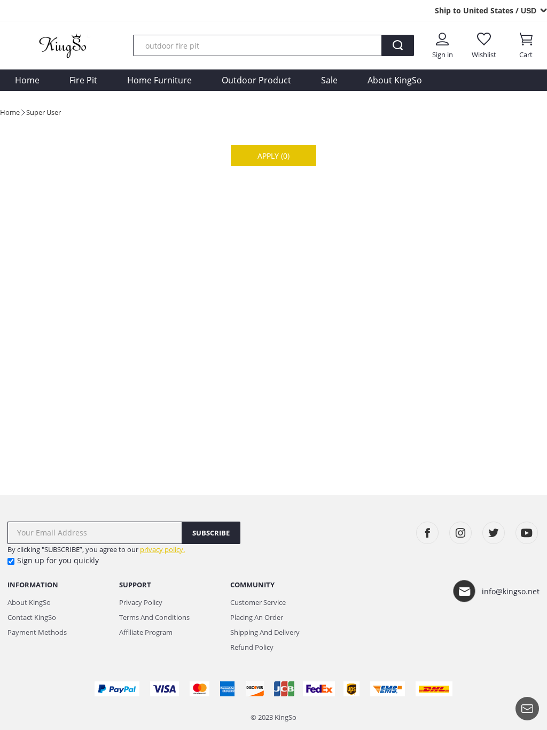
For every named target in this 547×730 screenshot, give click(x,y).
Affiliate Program (146, 632)
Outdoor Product (256, 80)
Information (32, 584)
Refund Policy (252, 647)
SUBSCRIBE (211, 533)
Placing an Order (256, 617)
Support (135, 584)
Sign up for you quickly (58, 560)
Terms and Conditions (154, 617)
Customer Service (258, 602)
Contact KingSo (31, 617)
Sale (329, 80)
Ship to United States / (485, 10)
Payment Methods (37, 632)
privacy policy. (162, 549)
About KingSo (395, 80)
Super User (43, 112)
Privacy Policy (140, 602)
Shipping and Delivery (265, 632)
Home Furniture (159, 80)
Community (252, 584)
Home (27, 80)
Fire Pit (83, 80)
